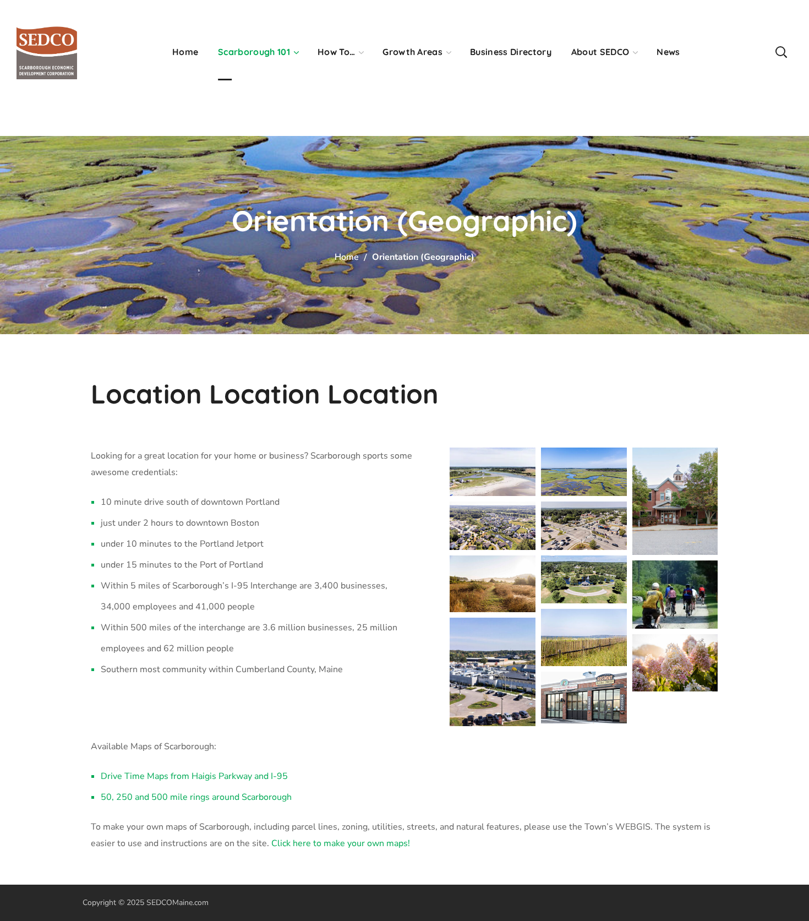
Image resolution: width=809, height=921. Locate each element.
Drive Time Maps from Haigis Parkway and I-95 (194, 776)
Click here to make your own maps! (340, 843)
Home (347, 257)
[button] (780, 51)
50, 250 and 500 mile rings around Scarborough (196, 797)
